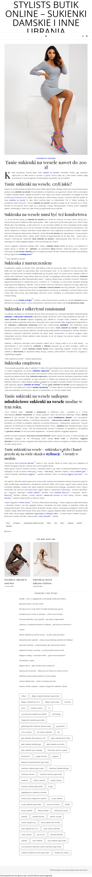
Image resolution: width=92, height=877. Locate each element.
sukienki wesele (38, 816)
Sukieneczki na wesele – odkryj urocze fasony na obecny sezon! (43, 671)
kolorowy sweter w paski (57, 750)
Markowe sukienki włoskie (59, 768)
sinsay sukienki (26, 810)
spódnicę (64, 325)
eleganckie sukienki (46, 158)
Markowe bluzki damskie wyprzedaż (35, 762)
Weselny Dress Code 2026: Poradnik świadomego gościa (41, 609)
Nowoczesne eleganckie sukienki (33, 798)
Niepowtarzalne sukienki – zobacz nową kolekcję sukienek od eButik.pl (46, 640)
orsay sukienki (56, 798)
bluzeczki (7, 495)
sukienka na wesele (17, 200)
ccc (49, 708)
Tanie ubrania (26, 834)
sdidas (67, 804)
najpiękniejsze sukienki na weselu (34, 792)
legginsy (31, 474)
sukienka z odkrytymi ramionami (18, 316)
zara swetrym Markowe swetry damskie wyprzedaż (41, 847)
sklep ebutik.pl (43, 810)
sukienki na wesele (51, 172)
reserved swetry (53, 804)
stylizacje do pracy (61, 810)
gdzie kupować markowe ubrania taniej (36, 726)
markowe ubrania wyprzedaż (51, 774)
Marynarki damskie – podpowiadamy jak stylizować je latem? (42, 645)
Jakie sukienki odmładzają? (31, 744)
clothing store (25, 254)
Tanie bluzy (48, 471)
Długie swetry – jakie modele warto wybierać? (37, 665)
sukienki (24, 816)
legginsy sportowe (74, 474)
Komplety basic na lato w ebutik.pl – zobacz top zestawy (41, 614)
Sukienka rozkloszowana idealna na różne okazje (37, 676)
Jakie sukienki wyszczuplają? (32, 750)
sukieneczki (48, 495)
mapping (70, 523)
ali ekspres (16, 523)
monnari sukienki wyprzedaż (32, 786)
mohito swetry (56, 780)
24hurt (23, 696)
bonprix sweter (37, 708)
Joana (9, 531)
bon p (23, 708)
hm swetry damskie (44, 732)
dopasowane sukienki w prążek (34, 523)
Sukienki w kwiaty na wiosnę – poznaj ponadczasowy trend (41, 650)
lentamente (25, 756)
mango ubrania (41, 756)
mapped (55, 756)
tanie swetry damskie (51, 828)
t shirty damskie (44, 516)
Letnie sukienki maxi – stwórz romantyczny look (37, 681)
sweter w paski (55, 816)
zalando (24, 840)
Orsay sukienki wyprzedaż (31, 804)
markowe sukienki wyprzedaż (32, 768)
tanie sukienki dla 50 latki (50, 822)
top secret (41, 834)
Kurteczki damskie (26, 463)
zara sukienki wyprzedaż (56, 840)
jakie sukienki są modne (56, 744)
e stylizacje (52, 454)
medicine (24, 780)
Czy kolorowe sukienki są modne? (34, 714)
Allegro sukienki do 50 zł (30, 702)
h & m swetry (26, 732)
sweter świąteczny (28, 822)
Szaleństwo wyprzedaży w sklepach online (41, 513)
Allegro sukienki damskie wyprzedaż (45, 696)
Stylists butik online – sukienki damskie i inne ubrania (46, 18)
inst (58, 732)
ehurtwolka (56, 714)
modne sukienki (33, 492)
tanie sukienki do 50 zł (29, 828)
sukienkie (9, 526)
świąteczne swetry (61, 852)
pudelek (79, 523)
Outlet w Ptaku (25, 300)
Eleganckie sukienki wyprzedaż (33, 720)
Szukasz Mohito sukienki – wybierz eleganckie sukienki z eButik (43, 686)
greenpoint (60, 726)
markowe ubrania (27, 774)
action (8, 523)
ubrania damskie (56, 834)
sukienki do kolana (32, 384)
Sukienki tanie (80, 471)
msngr (50, 786)
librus (62, 523)
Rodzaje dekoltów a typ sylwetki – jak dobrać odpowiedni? (41, 619)
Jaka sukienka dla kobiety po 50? (33, 738)
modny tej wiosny (40, 387)
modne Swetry (24, 502)
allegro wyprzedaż (52, 702)
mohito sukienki (39, 780)
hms (55, 523)
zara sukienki (37, 840)
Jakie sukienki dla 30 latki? (60, 738)
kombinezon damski (63, 417)
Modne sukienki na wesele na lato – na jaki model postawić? (42, 635)
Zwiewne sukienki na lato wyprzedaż (35, 852)
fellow (49, 523)
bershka (68, 702)
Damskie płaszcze (62, 492)
